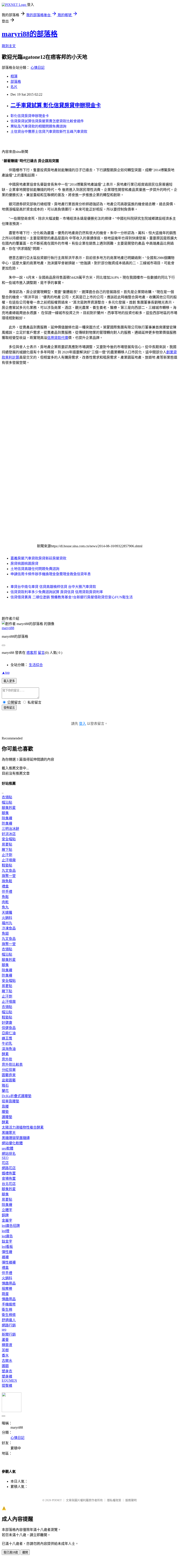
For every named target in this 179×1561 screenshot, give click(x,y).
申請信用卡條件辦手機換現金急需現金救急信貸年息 (50, 574)
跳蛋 (5, 1294)
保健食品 (9, 1028)
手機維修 (9, 1304)
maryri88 (8, 628)
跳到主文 (9, 46)
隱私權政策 (114, 1500)
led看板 (7, 1246)
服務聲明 (131, 1500)
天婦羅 (7, 912)
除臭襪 (7, 818)
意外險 (7, 1059)
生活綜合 (36, 665)
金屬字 (7, 1220)
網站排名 (9, 1153)
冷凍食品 (9, 928)
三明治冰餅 (10, 829)
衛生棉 (7, 1309)
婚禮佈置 (9, 1173)
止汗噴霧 (9, 860)
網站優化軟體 (12, 1143)
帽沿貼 (7, 802)
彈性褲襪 (9, 1262)
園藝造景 (9, 1075)
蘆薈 (5, 1340)
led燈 (5, 1231)
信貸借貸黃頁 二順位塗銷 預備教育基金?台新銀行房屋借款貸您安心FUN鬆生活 (71, 597)
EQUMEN (9, 1380)
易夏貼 (7, 844)
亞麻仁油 (9, 1033)
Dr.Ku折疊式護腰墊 (16, 1096)
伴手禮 (7, 891)
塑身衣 (7, 1371)
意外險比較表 (12, 1064)
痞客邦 (31, 652)
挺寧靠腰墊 (10, 1101)
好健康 (7, 1022)
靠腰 (5, 1106)
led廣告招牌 (11, 1226)
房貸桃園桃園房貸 (24, 563)
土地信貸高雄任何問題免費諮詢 (34, 569)
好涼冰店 (9, 834)
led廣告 (7, 1236)
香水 (5, 1355)
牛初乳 (7, 1043)
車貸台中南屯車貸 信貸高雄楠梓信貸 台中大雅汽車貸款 (53, 587)
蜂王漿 (7, 1038)
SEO (5, 1158)
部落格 (15, 81)
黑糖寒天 (9, 1132)
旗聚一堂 (9, 876)
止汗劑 (7, 855)
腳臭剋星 (9, 808)
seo (4, 1329)
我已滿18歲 (10, 1552)
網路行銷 (9, 1325)
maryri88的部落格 (30, 34)
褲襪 (5, 1257)
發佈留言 (9, 707)
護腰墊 (7, 1117)
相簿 (13, 76)
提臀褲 (7, 1385)
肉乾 (5, 902)
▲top (6, 672)
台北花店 (9, 1184)
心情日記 (38, 67)
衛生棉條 (9, 1315)
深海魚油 (9, 1049)
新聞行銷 (9, 1334)
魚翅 (5, 933)
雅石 (5, 1085)
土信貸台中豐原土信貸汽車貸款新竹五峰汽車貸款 (48, 131)
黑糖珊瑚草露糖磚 (16, 1138)
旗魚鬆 (7, 881)
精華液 (7, 1345)
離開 (25, 1552)
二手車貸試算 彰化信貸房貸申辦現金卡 (55, 105)
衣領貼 (7, 797)
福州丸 (7, 923)
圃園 (5, 1366)
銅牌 (5, 1215)
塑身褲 (7, 1376)
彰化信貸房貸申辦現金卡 (29, 116)
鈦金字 (7, 1241)
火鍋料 (7, 918)
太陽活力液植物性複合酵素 (23, 1127)
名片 (13, 87)
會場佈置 (9, 1178)
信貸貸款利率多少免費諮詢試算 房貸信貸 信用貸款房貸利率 (56, 592)
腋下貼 (7, 849)
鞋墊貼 (7, 865)
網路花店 (9, 1168)
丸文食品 (9, 870)
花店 (5, 1163)
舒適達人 (9, 1320)
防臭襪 (7, 823)
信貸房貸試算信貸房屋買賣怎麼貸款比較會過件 (47, 121)
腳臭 (5, 813)
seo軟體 (7, 1148)
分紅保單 (9, 1070)
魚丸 (5, 907)
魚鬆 (5, 897)
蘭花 (5, 1091)
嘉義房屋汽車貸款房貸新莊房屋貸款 (38, 558)
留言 (41, 652)
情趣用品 (9, 1283)
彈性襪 (7, 1252)
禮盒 (5, 886)
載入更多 (9, 681)
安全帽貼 (9, 839)
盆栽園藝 (9, 1080)
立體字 (7, 1210)
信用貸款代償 (57, 338)
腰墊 (5, 1112)
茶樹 (5, 1350)
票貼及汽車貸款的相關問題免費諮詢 (38, 126)
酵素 (5, 1054)
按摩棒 (7, 1288)
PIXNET (57, 1500)
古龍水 (7, 1360)
